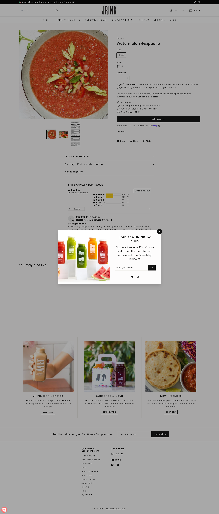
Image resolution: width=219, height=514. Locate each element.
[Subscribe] (152, 267)
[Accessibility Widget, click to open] (4, 510)
